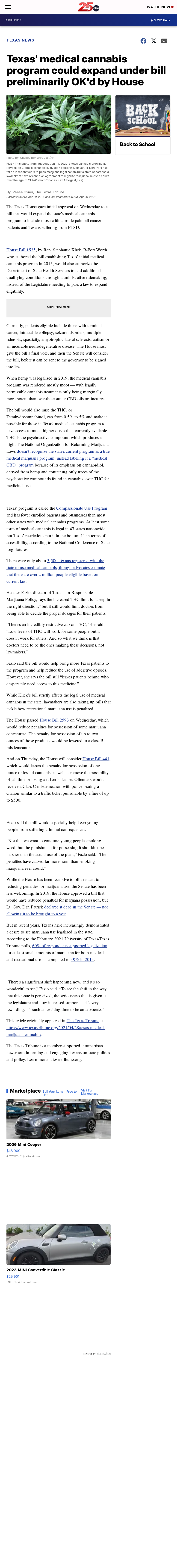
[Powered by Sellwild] (104, 1353)
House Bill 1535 (21, 250)
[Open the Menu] (7, 7)
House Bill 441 (96, 758)
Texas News (20, 40)
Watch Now (159, 7)
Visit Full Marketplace (89, 1092)
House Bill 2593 (54, 720)
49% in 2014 (82, 959)
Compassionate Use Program (81, 508)
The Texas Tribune (83, 1020)
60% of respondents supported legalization (69, 945)
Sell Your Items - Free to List (60, 1093)
